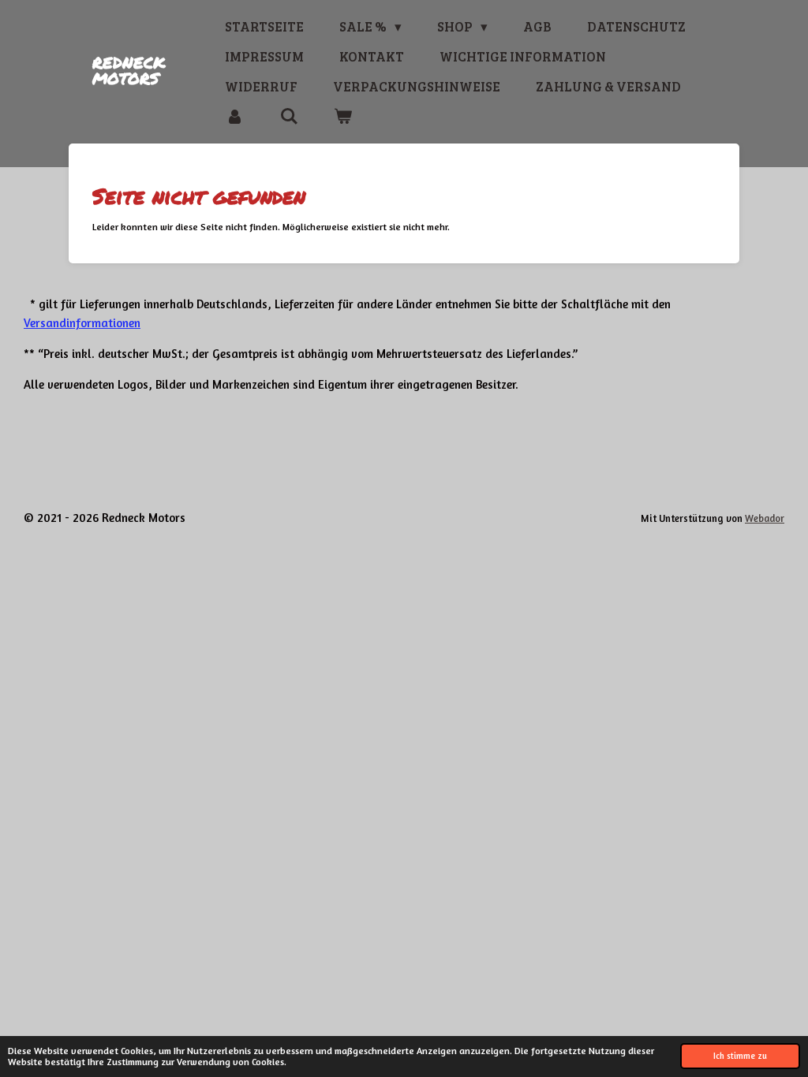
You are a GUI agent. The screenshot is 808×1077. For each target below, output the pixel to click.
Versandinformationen (82, 322)
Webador (764, 518)
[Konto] (234, 117)
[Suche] (289, 117)
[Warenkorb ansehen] (343, 117)
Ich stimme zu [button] (740, 1055)
